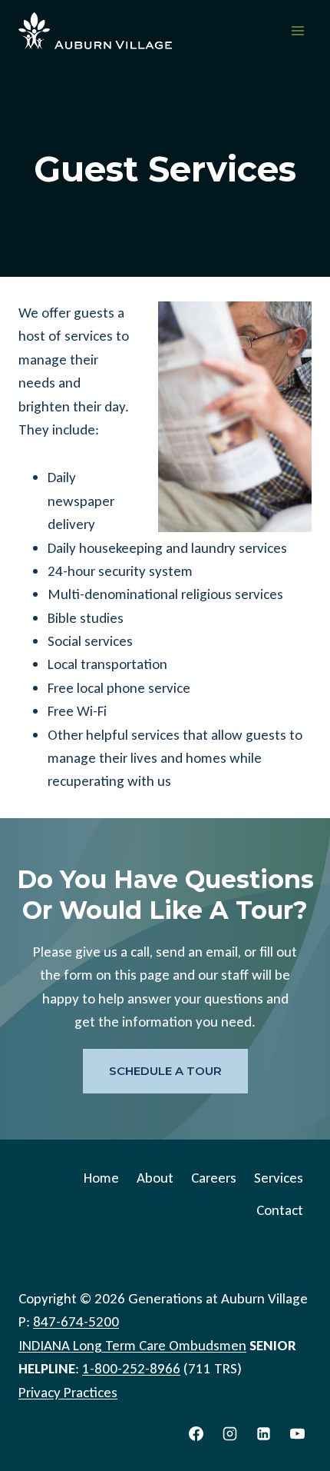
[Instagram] (230, 1433)
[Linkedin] (263, 1433)
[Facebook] (196, 1433)
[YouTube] (297, 1433)
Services (278, 1177)
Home (101, 1177)
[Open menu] (297, 30)
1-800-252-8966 (131, 1368)
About (155, 1177)
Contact (279, 1210)
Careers (213, 1177)
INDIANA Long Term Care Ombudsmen (132, 1345)
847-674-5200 (76, 1321)
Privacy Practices (67, 1392)
